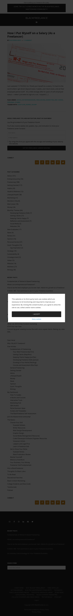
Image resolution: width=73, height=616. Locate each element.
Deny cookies (36, 319)
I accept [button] (36, 314)
